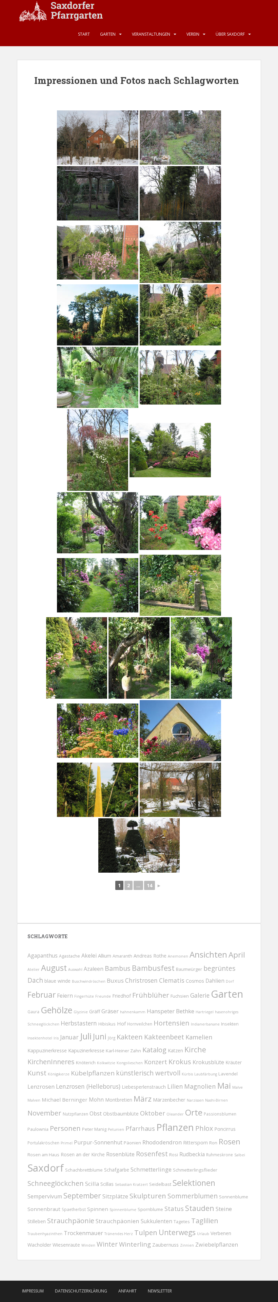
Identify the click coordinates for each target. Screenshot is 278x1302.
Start (84, 34)
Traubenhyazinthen (44, 1233)
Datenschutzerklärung (81, 1291)
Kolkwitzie (106, 1062)
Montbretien (118, 1099)
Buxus (115, 980)
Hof (121, 1023)
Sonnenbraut (43, 1209)
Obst (96, 1113)
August (54, 967)
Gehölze (56, 1010)
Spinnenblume (123, 1209)
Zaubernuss (165, 1244)
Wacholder (39, 1245)
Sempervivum (44, 1196)
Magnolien (200, 1086)
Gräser (110, 1011)
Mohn (96, 1099)
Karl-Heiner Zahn (123, 1051)
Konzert (155, 1061)
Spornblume (150, 1209)
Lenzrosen (41, 1086)
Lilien (175, 1086)
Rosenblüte (120, 1154)
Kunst (36, 1072)
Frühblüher (150, 995)
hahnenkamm (132, 1012)
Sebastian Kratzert (131, 1184)
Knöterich (86, 1062)
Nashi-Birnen (216, 1100)
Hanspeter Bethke (170, 1011)
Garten (108, 34)
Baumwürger (189, 969)
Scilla (92, 1184)
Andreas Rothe (150, 955)
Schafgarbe (116, 1169)
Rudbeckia (192, 1154)
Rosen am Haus (43, 1155)
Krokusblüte (208, 1062)
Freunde (103, 996)
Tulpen (145, 1232)
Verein (192, 34)
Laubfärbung (205, 1074)
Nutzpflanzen (75, 1114)
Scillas (107, 1183)
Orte (193, 1112)
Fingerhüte (84, 996)
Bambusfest (153, 968)
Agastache (69, 956)
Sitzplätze (115, 1196)
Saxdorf (45, 1168)
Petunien (116, 1129)
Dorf (230, 981)
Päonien (132, 1143)
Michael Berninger (64, 1099)
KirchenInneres (51, 1061)
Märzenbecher (169, 1099)
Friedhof (121, 996)
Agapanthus (42, 955)
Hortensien (172, 1023)
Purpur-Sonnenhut (98, 1142)
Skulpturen (148, 1195)
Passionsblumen (220, 1114)
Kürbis (187, 1074)
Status (174, 1208)
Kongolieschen (130, 1062)
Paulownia (37, 1129)
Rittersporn (195, 1142)
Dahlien (214, 980)
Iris (56, 1038)
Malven (33, 1100)
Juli (86, 1036)
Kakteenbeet (164, 1036)
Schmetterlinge (151, 1169)
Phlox (204, 1128)
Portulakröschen (43, 1142)
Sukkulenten (156, 1221)
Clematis (171, 980)
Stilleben (36, 1221)
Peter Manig (94, 1129)
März (143, 1098)
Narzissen (195, 1100)
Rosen (229, 1141)
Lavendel (228, 1074)
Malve (237, 1087)
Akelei (89, 955)
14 (149, 885)
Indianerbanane (205, 1024)
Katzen (175, 1050)
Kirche (195, 1049)
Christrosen (141, 980)
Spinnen (97, 1209)
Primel (67, 1143)
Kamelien (198, 1037)
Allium (104, 955)
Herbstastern (79, 1023)
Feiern (65, 995)
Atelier (33, 969)
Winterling (135, 1244)
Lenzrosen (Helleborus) (88, 1086)
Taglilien (204, 1220)
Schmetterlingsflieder (195, 1170)
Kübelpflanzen (93, 1073)
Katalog (154, 1049)
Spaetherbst (74, 1209)
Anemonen (178, 956)
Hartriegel (205, 1012)
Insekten (230, 1024)
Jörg (111, 1037)
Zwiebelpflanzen (216, 1244)
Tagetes (182, 1222)
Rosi (173, 1155)
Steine (224, 1209)
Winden (88, 1245)
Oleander (175, 1114)
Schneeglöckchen (55, 1183)
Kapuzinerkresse (86, 1050)
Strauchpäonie (70, 1220)
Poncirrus (225, 1128)
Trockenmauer (83, 1233)
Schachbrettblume (84, 1170)
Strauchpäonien (117, 1221)
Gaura (33, 1011)
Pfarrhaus (140, 1128)
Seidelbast (160, 1184)
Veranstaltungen (151, 34)
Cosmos (195, 980)
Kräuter (233, 1062)
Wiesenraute (66, 1245)
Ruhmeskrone (219, 1154)
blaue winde (57, 981)
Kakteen (130, 1036)
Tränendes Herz (118, 1233)
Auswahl (75, 969)
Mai (224, 1085)
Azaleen (93, 969)
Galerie (200, 995)
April (237, 954)
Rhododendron (162, 1142)
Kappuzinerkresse (47, 1050)
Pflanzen (175, 1127)
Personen (65, 1128)
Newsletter (160, 1291)
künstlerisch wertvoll (148, 1073)
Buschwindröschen (88, 981)
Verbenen (221, 1233)
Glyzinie (81, 1012)
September (82, 1195)
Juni (99, 1036)
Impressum (33, 1291)
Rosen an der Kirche (83, 1154)
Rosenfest (152, 1153)
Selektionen (194, 1182)
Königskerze (59, 1074)
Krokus (179, 1061)
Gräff (94, 1011)
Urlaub (203, 1233)
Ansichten (208, 954)
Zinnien (187, 1245)
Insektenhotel (39, 1038)
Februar (41, 994)
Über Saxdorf (230, 34)
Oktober (152, 1113)
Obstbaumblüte (121, 1113)
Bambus (118, 968)
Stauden (199, 1208)
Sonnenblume (233, 1197)
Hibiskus (107, 1024)
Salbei (239, 1155)
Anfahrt (127, 1291)
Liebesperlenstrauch (144, 1087)
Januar (69, 1037)
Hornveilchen (139, 1024)
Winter (107, 1244)
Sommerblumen (192, 1196)
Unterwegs (177, 1232)
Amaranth (122, 956)
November (44, 1113)
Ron (213, 1143)
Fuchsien (180, 996)
